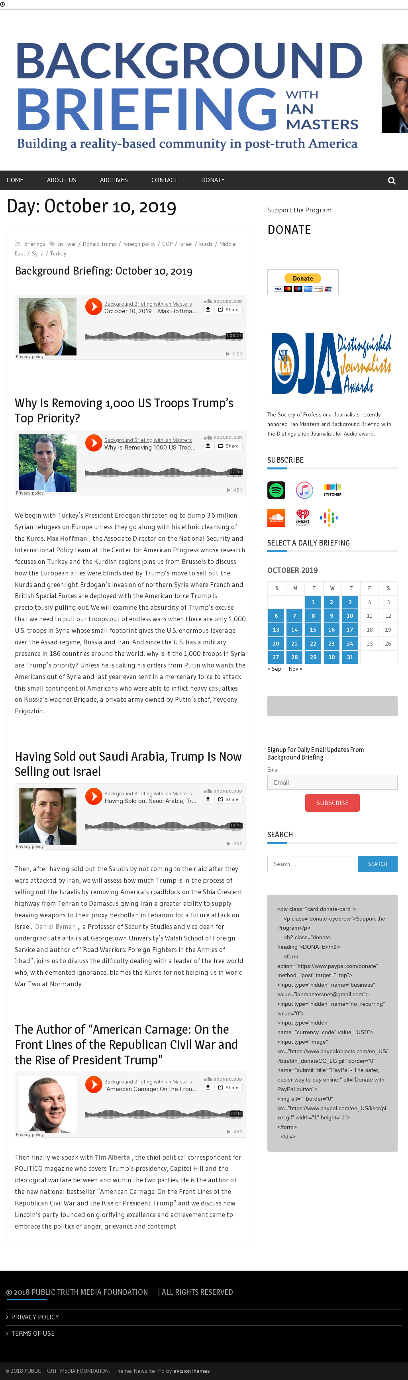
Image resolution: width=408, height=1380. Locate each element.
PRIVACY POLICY (35, 1317)
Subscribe (332, 803)
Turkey (58, 253)
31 (350, 657)
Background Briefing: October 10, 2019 (103, 270)
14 (294, 629)
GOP (167, 243)
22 (313, 643)
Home (15, 180)
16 (331, 629)
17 (350, 629)
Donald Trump (99, 243)
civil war (66, 243)
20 (276, 643)
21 (294, 643)
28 (294, 657)
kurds (206, 243)
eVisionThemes (191, 1370)
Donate (213, 180)
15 (313, 629)
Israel (185, 243)
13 (276, 629)
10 (350, 615)
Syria (37, 253)
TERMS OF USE (33, 1333)
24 (350, 643)
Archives (114, 180)
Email (273, 769)
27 (276, 657)
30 (331, 657)
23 (331, 643)
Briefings (34, 243)
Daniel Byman (55, 926)
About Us (61, 180)
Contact (164, 180)
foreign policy (139, 243)
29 (313, 657)
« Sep (274, 668)
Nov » (295, 668)
